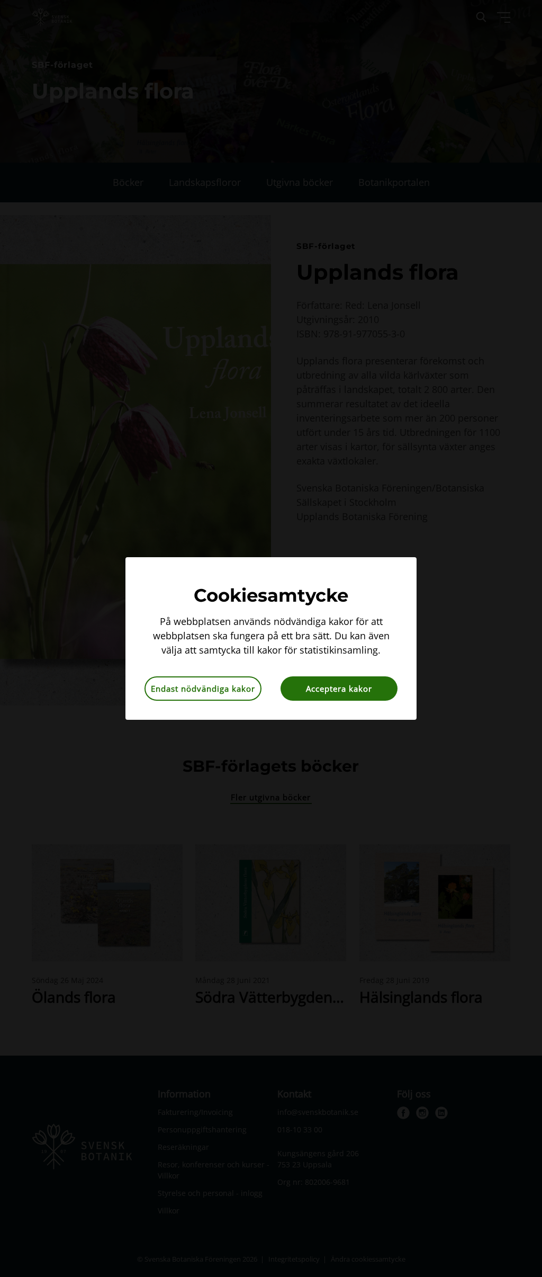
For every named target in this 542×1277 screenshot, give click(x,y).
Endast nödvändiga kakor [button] (203, 688)
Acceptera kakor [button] (339, 688)
